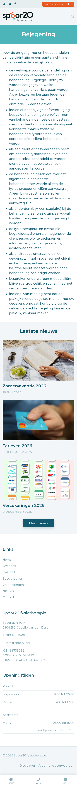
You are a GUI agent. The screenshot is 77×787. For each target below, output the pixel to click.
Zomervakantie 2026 (24, 385)
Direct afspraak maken (58, 4)
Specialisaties (13, 578)
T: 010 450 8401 (14, 635)
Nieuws (8, 591)
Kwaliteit (9, 572)
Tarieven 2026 (17, 445)
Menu (66, 783)
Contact (38, 783)
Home (11, 783)
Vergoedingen (13, 585)
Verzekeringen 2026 (23, 505)
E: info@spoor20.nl (16, 643)
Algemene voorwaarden (56, 765)
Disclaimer (27, 765)
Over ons (9, 566)
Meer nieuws (38, 523)
